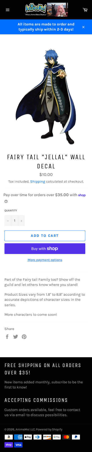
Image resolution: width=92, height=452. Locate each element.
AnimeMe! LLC (25, 429)
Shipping (37, 181)
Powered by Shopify (49, 429)
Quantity (10, 210)
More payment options (45, 260)
